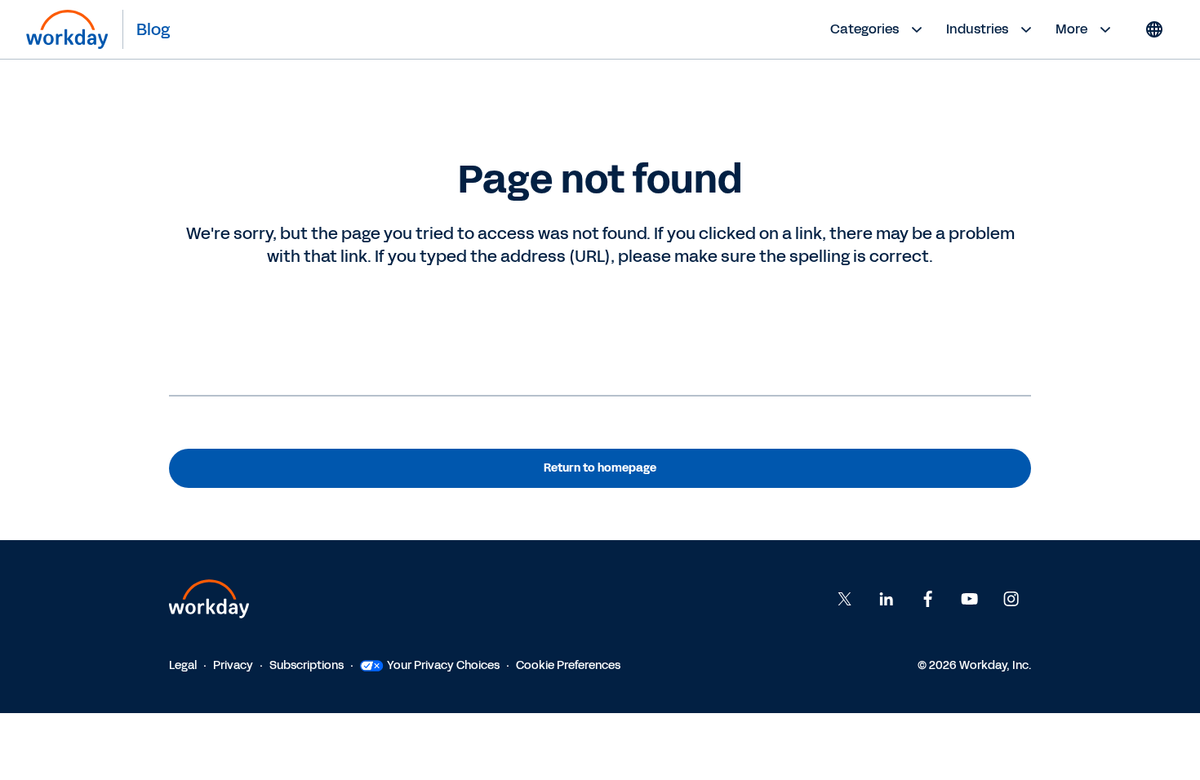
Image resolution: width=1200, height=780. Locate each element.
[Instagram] (1011, 598)
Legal (183, 665)
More (1071, 29)
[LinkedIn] (886, 598)
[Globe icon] (1154, 29)
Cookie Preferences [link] (568, 665)
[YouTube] (969, 598)
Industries (977, 29)
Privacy (233, 665)
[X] (844, 598)
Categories (864, 29)
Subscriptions (306, 665)
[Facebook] (928, 598)
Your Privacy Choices (443, 665)
